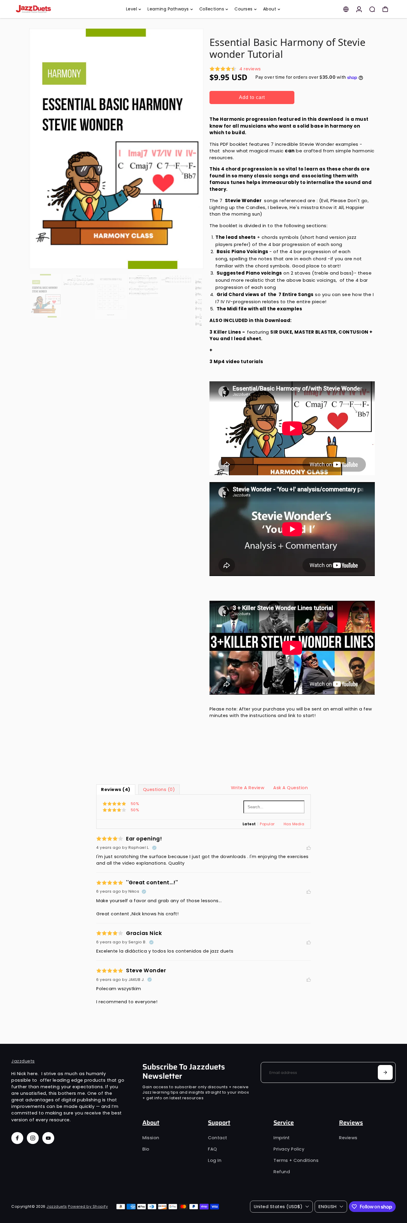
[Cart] (385, 9)
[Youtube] (48, 1138)
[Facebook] (17, 1138)
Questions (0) (159, 789)
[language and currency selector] (346, 9)
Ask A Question (290, 788)
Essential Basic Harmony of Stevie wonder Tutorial (287, 48)
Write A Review (247, 788)
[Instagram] (33, 1138)
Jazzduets (23, 1061)
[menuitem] (134, 9)
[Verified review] (154, 847)
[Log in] (359, 9)
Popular (267, 823)
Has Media (294, 823)
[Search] (372, 9)
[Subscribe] (385, 1072)
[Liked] (309, 848)
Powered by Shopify (88, 1206)
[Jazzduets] (53, 9)
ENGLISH (328, 1207)
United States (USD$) (278, 1207)
